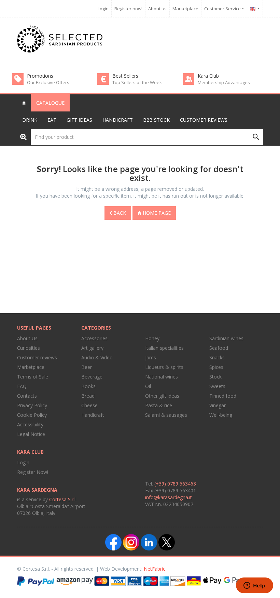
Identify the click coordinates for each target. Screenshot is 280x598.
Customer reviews (203, 120)
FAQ (22, 386)
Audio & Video (97, 357)
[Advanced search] (23, 136)
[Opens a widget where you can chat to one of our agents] (254, 586)
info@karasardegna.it (168, 497)
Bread (88, 396)
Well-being (220, 415)
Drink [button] (29, 120)
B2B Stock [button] (156, 120)
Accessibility (30, 424)
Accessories (94, 338)
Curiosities (28, 348)
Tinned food (222, 396)
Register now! (128, 8)
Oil (148, 386)
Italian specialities (164, 348)
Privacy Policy (32, 405)
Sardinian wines (226, 338)
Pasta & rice (158, 405)
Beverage (91, 376)
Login (103, 8)
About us (157, 8)
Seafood (218, 348)
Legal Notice (31, 434)
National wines (161, 376)
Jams (150, 357)
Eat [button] (51, 120)
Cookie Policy (32, 415)
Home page (156, 213)
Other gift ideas (162, 396)
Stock (215, 376)
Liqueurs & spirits (164, 367)
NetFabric (154, 569)
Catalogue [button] (50, 102)
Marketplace (185, 8)
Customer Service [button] (223, 8)
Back (119, 213)
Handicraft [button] (117, 120)
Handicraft (92, 415)
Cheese (89, 405)
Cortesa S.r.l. (62, 499)
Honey (152, 338)
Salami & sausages (166, 415)
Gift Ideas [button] (79, 120)
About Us (27, 338)
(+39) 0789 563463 (175, 483)
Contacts (27, 396)
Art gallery (92, 348)
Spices (216, 367)
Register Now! (32, 472)
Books (88, 386)
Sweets (217, 386)
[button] (255, 8)
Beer (86, 367)
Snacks (217, 357)
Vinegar (217, 405)
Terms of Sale (32, 376)
